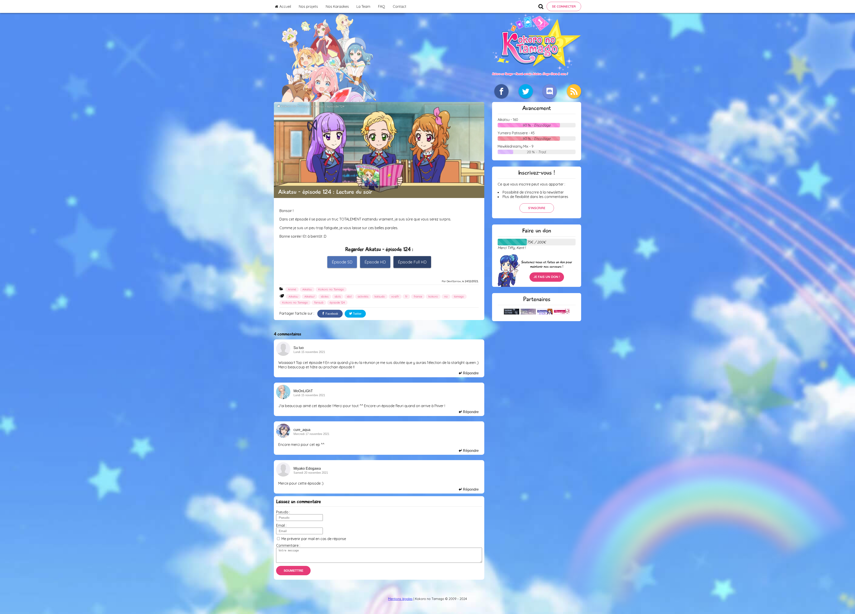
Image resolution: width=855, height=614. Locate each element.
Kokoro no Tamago (295, 106)
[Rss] (574, 91)
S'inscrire (536, 208)
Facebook (331, 313)
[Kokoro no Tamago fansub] (536, 69)
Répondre (470, 373)
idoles (324, 296)
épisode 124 (337, 302)
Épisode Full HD (412, 262)
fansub (319, 302)
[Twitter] (526, 91)
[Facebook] (501, 91)
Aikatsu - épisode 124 (328, 106)
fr (406, 296)
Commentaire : (288, 545)
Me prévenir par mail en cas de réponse (313, 538)
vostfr (395, 296)
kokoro (433, 296)
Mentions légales (400, 599)
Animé (292, 289)
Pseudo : (283, 512)
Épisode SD (342, 262)
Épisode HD (375, 262)
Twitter (356, 313)
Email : (281, 525)
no (446, 296)
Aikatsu (307, 289)
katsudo (380, 296)
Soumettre (293, 570)
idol (349, 296)
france (418, 296)
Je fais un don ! (546, 277)
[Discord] (550, 91)
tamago (459, 296)
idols (338, 296)
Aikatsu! (309, 296)
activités (363, 296)
